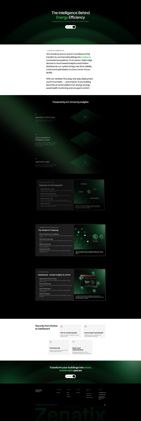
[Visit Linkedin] (105, 405)
